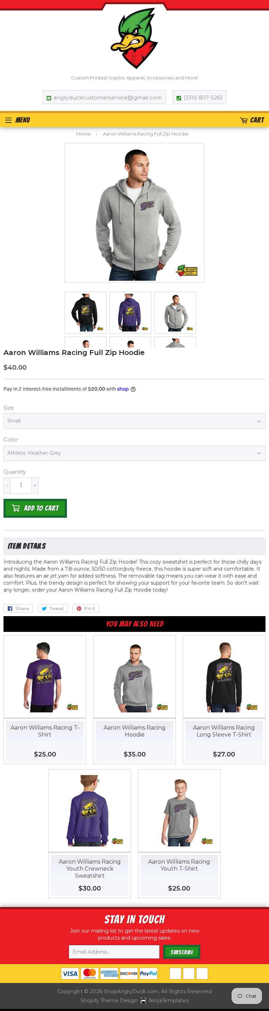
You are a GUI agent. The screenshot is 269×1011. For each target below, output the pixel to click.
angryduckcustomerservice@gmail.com (108, 97)
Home (83, 134)
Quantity (15, 471)
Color (11, 439)
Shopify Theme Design (109, 1000)
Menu (22, 120)
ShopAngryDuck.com (131, 991)
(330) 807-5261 (203, 97)
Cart (257, 120)
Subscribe (182, 952)
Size (9, 407)
